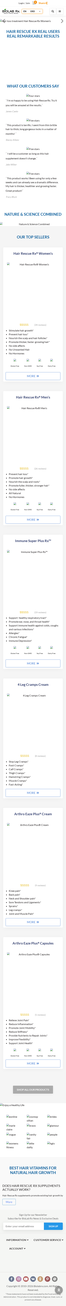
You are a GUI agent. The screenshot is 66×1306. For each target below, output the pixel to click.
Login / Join (24, 3)
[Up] (59, 1290)
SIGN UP (53, 1226)
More (9, 1202)
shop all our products (33, 1089)
